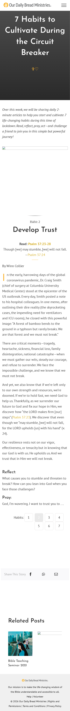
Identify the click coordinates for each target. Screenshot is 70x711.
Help (29, 696)
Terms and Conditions (34, 706)
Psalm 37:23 (21, 417)
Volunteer (38, 696)
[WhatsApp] (43, 574)
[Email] (56, 574)
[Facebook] (30, 574)
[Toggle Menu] (64, 5)
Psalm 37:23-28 (39, 244)
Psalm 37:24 (36, 255)
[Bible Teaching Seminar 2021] (20, 633)
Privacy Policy (54, 706)
